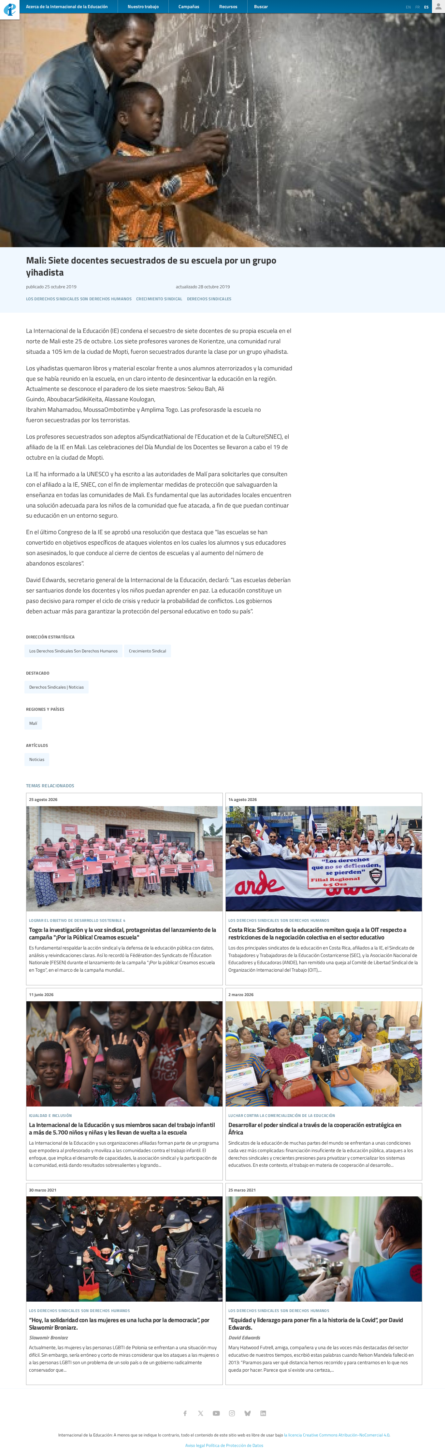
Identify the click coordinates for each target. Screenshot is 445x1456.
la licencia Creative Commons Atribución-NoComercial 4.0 (336, 1435)
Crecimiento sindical (147, 651)
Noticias (36, 759)
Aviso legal (195, 1445)
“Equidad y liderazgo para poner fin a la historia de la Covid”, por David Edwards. (324, 1280)
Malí (33, 723)
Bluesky (247, 1413)
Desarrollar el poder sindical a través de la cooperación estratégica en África (324, 1080)
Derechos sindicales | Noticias (56, 687)
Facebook (185, 1413)
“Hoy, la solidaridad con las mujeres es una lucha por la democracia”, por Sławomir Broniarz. (124, 1280)
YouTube (216, 1413)
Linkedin (263, 1413)
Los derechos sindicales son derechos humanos (73, 651)
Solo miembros (438, 6)
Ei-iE (10, 11)
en (408, 6)
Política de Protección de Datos (234, 1445)
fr (417, 6)
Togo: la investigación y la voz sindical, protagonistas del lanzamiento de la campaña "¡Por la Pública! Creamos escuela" (124, 885)
